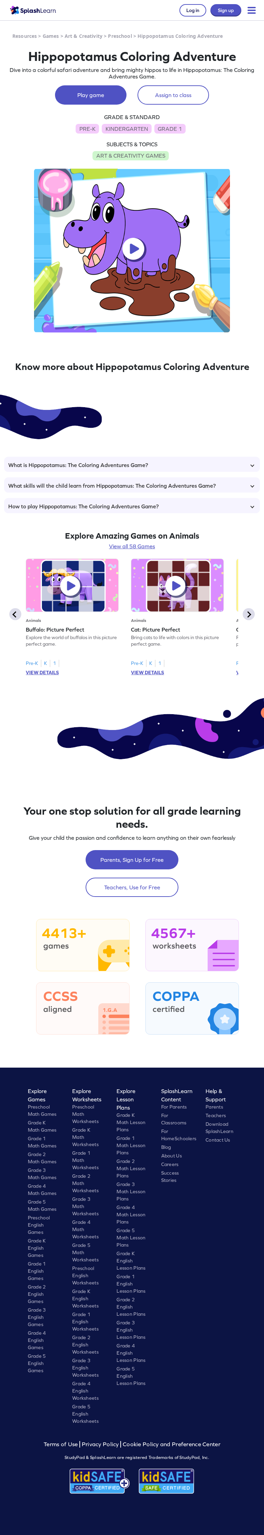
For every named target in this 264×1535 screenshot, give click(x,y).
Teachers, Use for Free (132, 887)
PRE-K (87, 129)
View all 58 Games (132, 546)
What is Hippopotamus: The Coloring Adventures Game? (78, 465)
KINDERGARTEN (127, 129)
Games (51, 36)
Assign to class (173, 95)
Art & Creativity (83, 36)
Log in (192, 10)
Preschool (120, 36)
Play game (90, 95)
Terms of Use (61, 1444)
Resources (24, 36)
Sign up (226, 10)
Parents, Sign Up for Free (132, 860)
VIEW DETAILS (42, 672)
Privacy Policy (100, 1444)
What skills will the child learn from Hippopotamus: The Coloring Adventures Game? (112, 486)
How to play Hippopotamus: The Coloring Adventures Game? (83, 506)
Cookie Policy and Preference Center (171, 1444)
